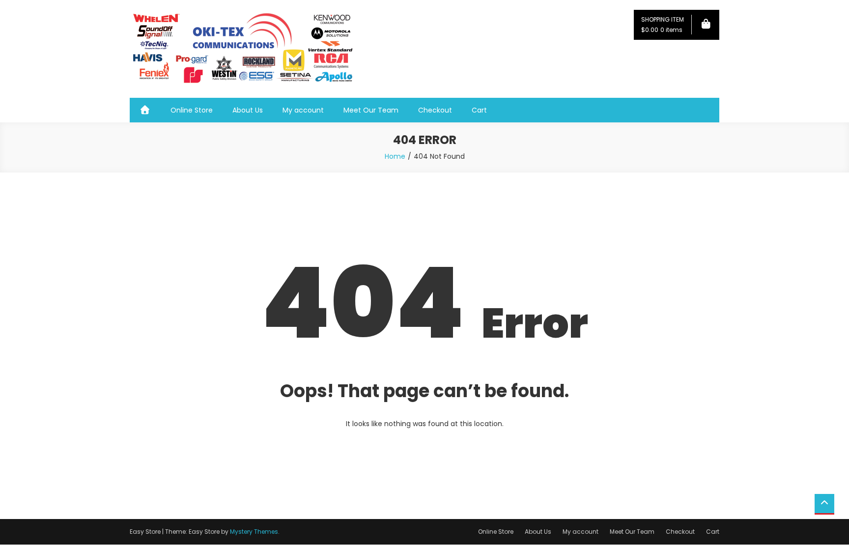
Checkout (435, 110)
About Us (247, 110)
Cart (479, 110)
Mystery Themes (254, 531)
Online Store (191, 110)
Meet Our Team (370, 110)
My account (303, 110)
